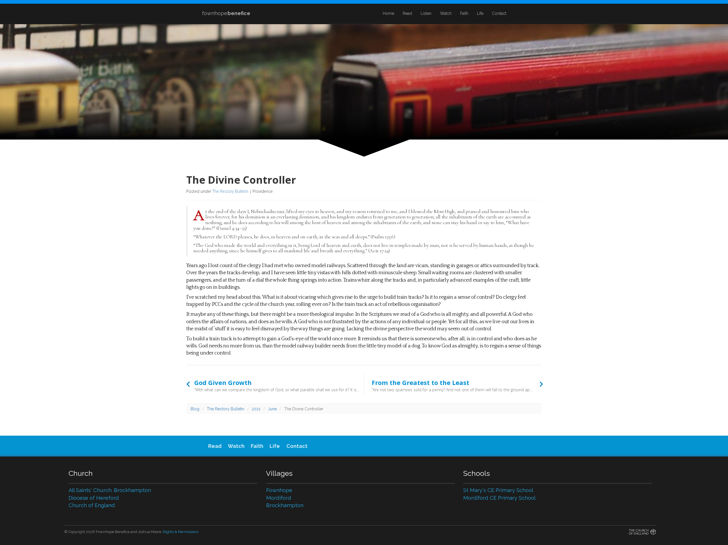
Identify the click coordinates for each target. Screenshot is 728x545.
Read (407, 13)
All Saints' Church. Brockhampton (110, 490)
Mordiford (278, 498)
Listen (426, 13)
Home (388, 13)
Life (480, 13)
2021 (256, 409)
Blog (195, 409)
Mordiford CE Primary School (499, 498)
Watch (446, 13)
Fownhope (279, 490)
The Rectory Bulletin (230, 191)
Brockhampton (284, 505)
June (272, 409)
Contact (499, 13)
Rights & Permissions (180, 532)
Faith (464, 13)
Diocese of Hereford (94, 498)
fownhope (226, 13)
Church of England (92, 505)
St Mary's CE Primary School (498, 490)
